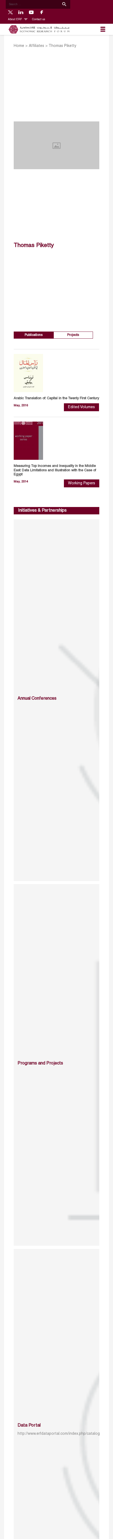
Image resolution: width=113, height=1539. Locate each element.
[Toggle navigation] (103, 29)
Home (19, 46)
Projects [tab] (73, 334)
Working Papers (81, 483)
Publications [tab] (34, 334)
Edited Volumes (81, 407)
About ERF (15, 19)
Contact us (38, 19)
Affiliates (36, 46)
